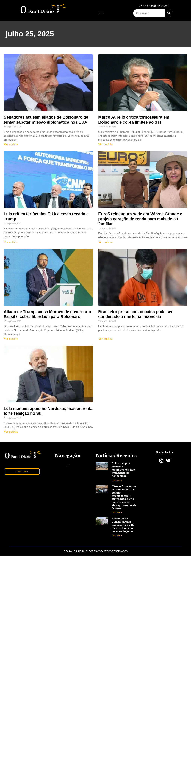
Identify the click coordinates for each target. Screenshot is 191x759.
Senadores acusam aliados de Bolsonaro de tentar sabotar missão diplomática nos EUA (46, 119)
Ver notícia (11, 144)
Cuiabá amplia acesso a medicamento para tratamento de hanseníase (123, 469)
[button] (101, 13)
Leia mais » (117, 480)
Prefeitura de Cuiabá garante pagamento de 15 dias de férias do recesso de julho (123, 525)
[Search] (169, 13)
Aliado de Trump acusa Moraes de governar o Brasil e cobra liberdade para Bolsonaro (47, 314)
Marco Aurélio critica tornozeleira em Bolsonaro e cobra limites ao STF (133, 119)
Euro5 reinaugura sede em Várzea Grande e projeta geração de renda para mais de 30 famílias (140, 219)
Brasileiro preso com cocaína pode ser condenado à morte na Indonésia (135, 314)
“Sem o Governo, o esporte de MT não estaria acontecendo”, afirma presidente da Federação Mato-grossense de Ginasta (124, 497)
